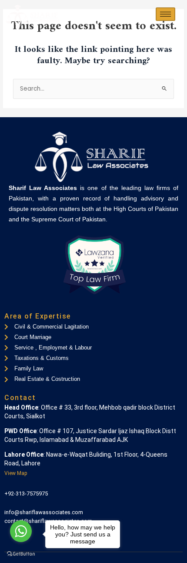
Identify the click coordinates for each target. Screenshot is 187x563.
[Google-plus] (40, 300)
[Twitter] (25, 300)
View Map (15, 473)
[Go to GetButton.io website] (21, 554)
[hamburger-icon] (165, 14)
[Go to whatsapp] (21, 531)
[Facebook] (10, 300)
